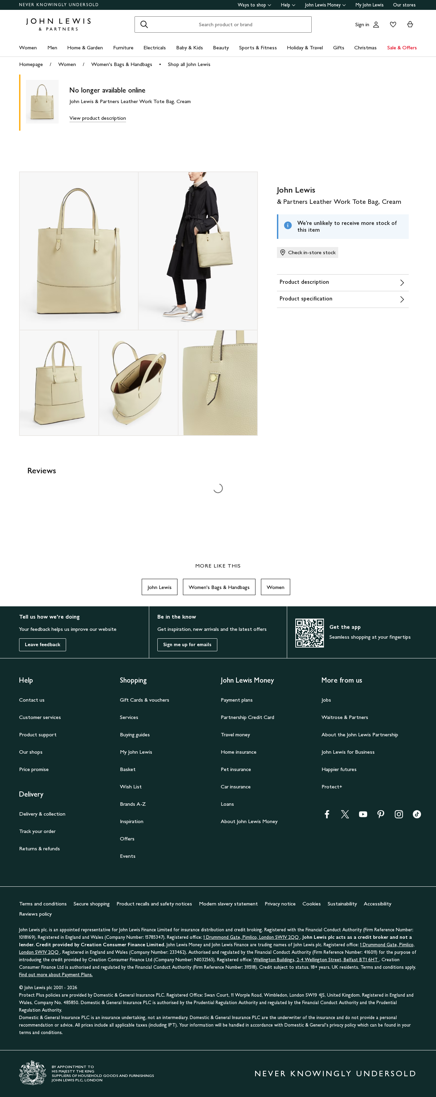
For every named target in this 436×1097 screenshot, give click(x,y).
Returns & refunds (39, 848)
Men (52, 47)
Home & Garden (85, 47)
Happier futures (339, 769)
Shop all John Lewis (189, 64)
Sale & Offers (402, 47)
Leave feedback (42, 645)
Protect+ (332, 786)
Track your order (37, 831)
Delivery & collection (42, 814)
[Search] (144, 24)
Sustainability (342, 903)
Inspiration (131, 821)
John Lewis (159, 587)
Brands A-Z (133, 804)
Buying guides (135, 734)
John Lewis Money (323, 5)
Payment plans (237, 700)
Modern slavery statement (228, 903)
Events (128, 856)
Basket (128, 769)
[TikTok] (417, 816)
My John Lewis (370, 5)
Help (285, 5)
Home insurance (238, 752)
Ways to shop (252, 5)
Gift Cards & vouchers (144, 700)
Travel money (235, 734)
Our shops (31, 752)
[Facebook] (327, 816)
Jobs (326, 700)
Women (28, 47)
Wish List (131, 786)
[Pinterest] (381, 816)
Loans (227, 804)
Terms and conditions (43, 903)
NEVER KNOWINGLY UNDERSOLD (59, 4)
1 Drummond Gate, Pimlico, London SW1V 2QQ (251, 937)
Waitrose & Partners (345, 717)
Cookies (311, 903)
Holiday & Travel (305, 47)
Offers (127, 838)
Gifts (338, 47)
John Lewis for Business (348, 752)
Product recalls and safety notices (154, 903)
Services (129, 717)
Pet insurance (236, 769)
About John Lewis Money (249, 821)
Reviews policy (35, 914)
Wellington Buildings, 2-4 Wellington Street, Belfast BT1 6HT (316, 960)
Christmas (365, 47)
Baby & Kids (189, 47)
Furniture (123, 47)
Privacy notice (280, 903)
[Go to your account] (376, 24)
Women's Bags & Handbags (121, 64)
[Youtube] (363, 816)
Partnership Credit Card (247, 717)
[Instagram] (399, 816)
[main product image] (47, 102)
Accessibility (377, 903)
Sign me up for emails (187, 645)
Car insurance (236, 786)
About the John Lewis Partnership (360, 734)
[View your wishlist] (391, 24)
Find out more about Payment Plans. (56, 975)
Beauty (221, 47)
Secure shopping (92, 903)
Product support (38, 734)
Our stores (404, 5)
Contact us (32, 700)
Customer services (40, 717)
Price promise (34, 769)
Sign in (362, 24)
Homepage (31, 64)
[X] (345, 816)
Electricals (154, 47)
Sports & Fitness (258, 47)
